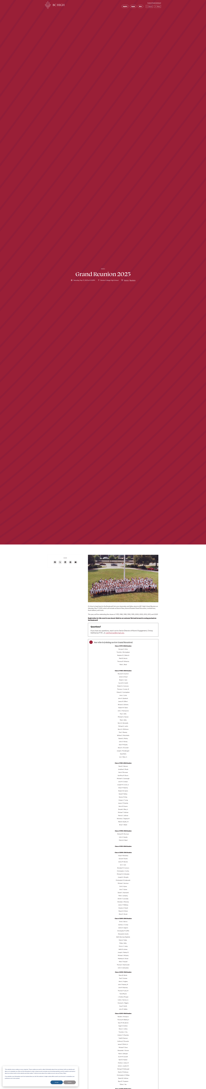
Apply (133, 6)
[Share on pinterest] (70, 562)
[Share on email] (75, 562)
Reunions (132, 280)
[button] (149, 6)
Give (140, 6)
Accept (57, 1082)
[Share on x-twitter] (60, 562)
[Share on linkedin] (65, 562)
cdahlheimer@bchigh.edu (114, 633)
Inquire (125, 6)
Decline (70, 1082)
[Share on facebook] (55, 562)
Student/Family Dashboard (154, 3)
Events (103, 268)
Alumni (126, 280)
